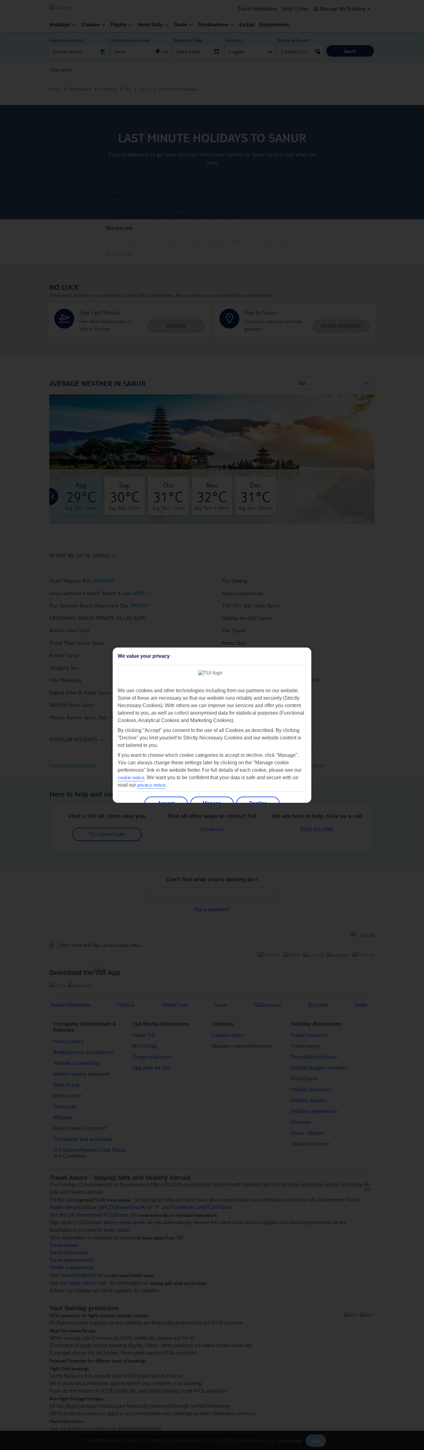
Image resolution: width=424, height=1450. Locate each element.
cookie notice (131, 777)
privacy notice (151, 785)
